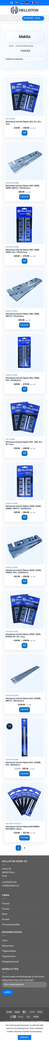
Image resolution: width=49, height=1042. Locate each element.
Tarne (4, 940)
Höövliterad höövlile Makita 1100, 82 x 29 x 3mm (23, 123)
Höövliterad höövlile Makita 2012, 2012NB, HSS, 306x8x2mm (23, 763)
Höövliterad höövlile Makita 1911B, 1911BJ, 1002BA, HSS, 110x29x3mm (24, 571)
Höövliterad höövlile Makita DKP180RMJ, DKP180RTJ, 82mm (23, 828)
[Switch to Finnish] (11, 2)
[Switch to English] (37, 2)
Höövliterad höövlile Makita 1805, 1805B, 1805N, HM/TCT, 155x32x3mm (23, 187)
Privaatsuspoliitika (11, 924)
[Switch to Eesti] (21, 2)
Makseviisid (7, 946)
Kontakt (5, 919)
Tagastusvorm (9, 956)
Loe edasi (24, 838)
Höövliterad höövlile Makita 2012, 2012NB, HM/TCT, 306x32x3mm (23, 699)
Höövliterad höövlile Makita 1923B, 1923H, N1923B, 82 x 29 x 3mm (23, 635)
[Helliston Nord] (24, 10)
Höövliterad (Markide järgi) (24, 46)
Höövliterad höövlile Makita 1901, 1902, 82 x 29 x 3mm (24, 443)
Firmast (5, 903)
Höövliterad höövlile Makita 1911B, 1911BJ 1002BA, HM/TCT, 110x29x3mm (23, 507)
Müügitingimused (10, 961)
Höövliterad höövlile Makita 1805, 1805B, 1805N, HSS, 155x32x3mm (23, 251)
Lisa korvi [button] (24, 197)
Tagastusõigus (9, 951)
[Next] (30, 848)
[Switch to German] (27, 2)
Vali (24, 133)
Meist (4, 914)
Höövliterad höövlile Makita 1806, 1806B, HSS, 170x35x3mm (23, 379)
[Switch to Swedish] (16, 2)
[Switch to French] (32, 2)
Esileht (11, 46)
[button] (8, 18)
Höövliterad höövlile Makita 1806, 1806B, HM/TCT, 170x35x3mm (23, 315)
